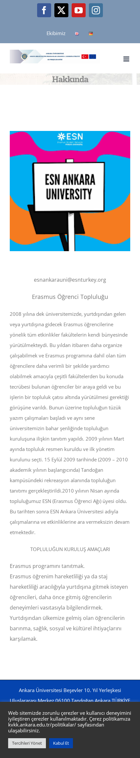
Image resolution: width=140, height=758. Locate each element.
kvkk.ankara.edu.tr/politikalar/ (42, 724)
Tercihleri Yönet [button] (27, 743)
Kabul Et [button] (61, 743)
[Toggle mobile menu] (126, 59)
